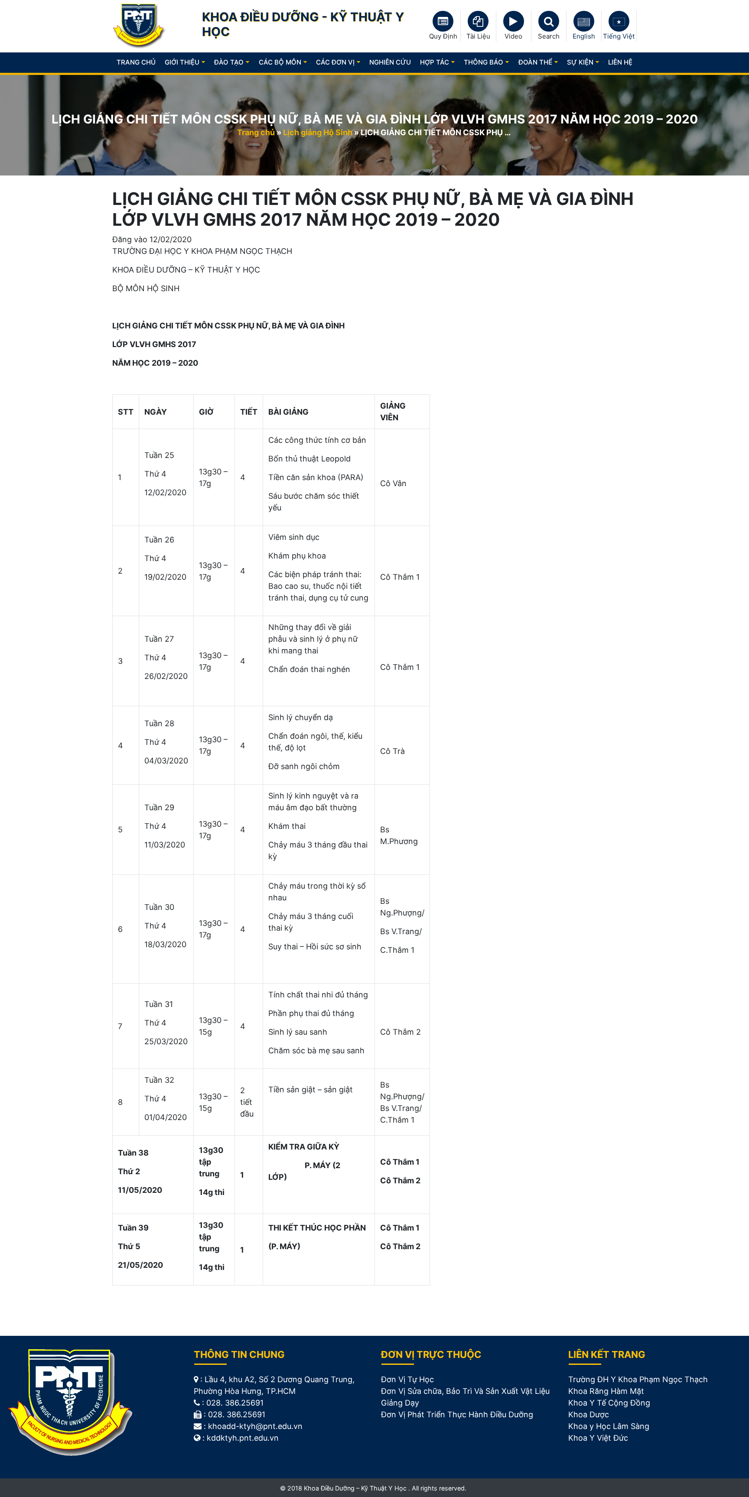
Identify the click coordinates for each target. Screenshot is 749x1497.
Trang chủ (136, 62)
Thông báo (483, 62)
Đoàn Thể (535, 62)
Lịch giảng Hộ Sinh (317, 132)
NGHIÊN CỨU (390, 62)
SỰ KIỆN (580, 62)
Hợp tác (434, 62)
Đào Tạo (229, 62)
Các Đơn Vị (335, 62)
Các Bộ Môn (280, 62)
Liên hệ (620, 62)
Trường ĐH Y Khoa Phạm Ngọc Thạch (638, 1379)
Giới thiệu (182, 62)
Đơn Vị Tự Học (407, 1379)
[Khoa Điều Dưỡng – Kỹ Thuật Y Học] (139, 25)
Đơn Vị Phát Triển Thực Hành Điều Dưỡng (457, 1414)
